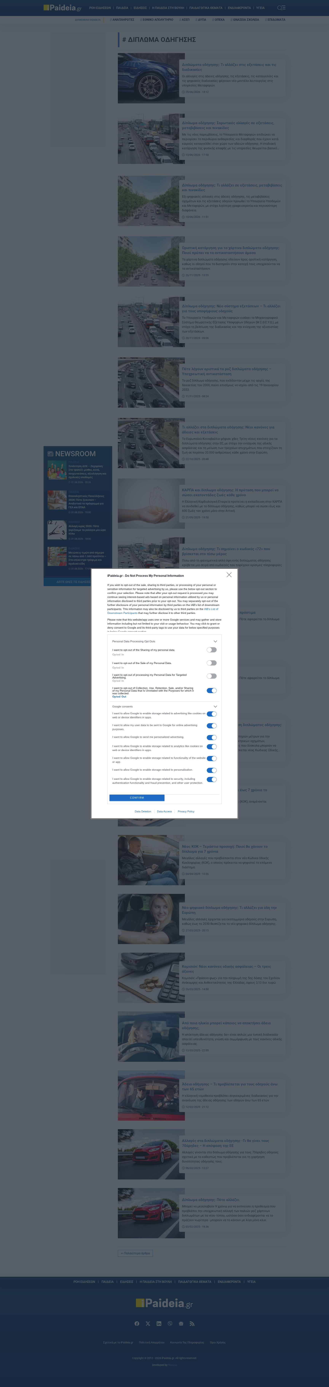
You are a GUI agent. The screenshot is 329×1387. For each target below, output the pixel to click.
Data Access (164, 811)
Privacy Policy (186, 811)
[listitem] (164, 641)
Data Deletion (143, 811)
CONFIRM (137, 797)
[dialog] (164, 694)
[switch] (212, 649)
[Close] (230, 576)
